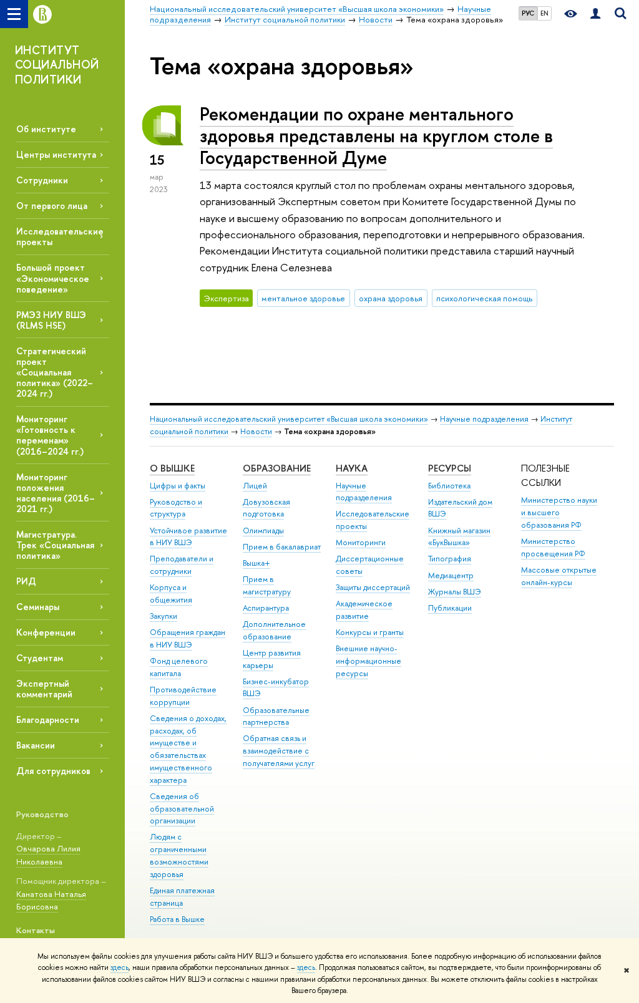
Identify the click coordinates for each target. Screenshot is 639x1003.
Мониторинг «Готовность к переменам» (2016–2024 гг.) (50, 435)
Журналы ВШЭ (454, 591)
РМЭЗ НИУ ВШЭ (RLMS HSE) (51, 320)
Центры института (56, 154)
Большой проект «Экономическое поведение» (52, 277)
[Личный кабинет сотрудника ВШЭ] (595, 14)
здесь (119, 967)
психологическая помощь (484, 298)
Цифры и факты (177, 485)
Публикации (450, 608)
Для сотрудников (53, 771)
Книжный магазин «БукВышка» (459, 536)
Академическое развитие (364, 609)
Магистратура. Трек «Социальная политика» (55, 544)
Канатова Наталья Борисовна (51, 900)
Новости (256, 431)
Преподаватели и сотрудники (181, 564)
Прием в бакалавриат (282, 546)
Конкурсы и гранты (370, 632)
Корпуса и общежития (171, 593)
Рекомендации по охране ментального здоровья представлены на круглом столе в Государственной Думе (376, 135)
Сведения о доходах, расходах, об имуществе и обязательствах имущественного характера (188, 749)
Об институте (46, 129)
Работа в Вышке (177, 919)
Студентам (39, 658)
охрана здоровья (390, 298)
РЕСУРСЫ (449, 468)
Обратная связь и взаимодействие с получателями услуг (279, 750)
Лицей (255, 485)
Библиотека (449, 485)
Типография (449, 558)
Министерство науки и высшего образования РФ (559, 512)
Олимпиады (263, 530)
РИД (26, 581)
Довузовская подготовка (266, 508)
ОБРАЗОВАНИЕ (277, 468)
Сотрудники (42, 180)
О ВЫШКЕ (172, 468)
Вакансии (35, 745)
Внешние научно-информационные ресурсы (368, 661)
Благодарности (47, 719)
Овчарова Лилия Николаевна (48, 855)
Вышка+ (256, 563)
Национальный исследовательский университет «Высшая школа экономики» (289, 419)
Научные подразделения (484, 419)
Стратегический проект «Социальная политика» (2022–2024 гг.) (54, 372)
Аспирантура (266, 608)
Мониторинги (361, 542)
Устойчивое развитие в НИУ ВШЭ (188, 536)
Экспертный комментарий (44, 688)
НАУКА (352, 468)
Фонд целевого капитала (179, 667)
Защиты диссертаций (373, 587)
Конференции (46, 632)
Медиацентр (451, 575)
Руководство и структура (176, 508)
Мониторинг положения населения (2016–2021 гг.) (55, 493)
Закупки (163, 616)
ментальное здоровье (303, 298)
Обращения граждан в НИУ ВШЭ (187, 638)
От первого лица (51, 205)
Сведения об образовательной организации (182, 808)
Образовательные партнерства (276, 716)
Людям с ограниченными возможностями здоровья (179, 855)
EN (544, 13)
